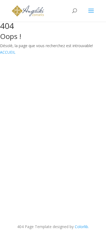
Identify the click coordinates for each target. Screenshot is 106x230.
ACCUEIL (7, 52)
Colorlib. (82, 226)
